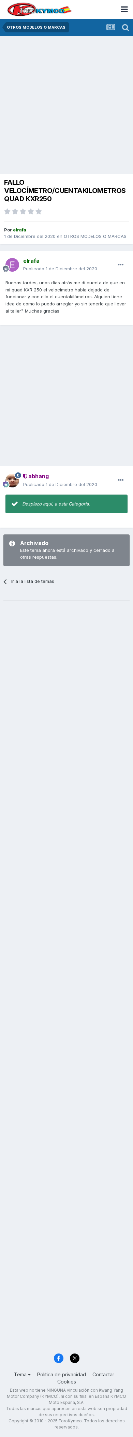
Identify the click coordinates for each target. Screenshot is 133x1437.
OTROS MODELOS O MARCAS (95, 236)
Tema (21, 1374)
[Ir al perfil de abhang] (12, 480)
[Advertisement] (66, 105)
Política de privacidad (61, 1374)
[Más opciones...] (121, 265)
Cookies (66, 1382)
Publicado (60, 268)
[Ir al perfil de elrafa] (12, 265)
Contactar (103, 1374)
